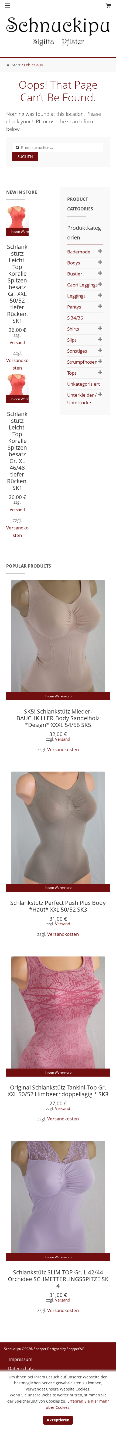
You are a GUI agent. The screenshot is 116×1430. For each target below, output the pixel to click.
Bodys (73, 263)
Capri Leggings (82, 285)
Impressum (20, 1359)
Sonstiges (77, 351)
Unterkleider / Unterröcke (82, 399)
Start (16, 64)
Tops (72, 373)
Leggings (76, 296)
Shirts (73, 329)
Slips (72, 340)
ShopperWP (75, 1348)
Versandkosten (63, 749)
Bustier (74, 274)
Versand (17, 342)
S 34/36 (75, 318)
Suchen (25, 156)
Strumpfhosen (82, 362)
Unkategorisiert (83, 384)
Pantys (74, 307)
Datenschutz (21, 1368)
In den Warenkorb (20, 231)
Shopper (40, 1348)
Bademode (78, 252)
